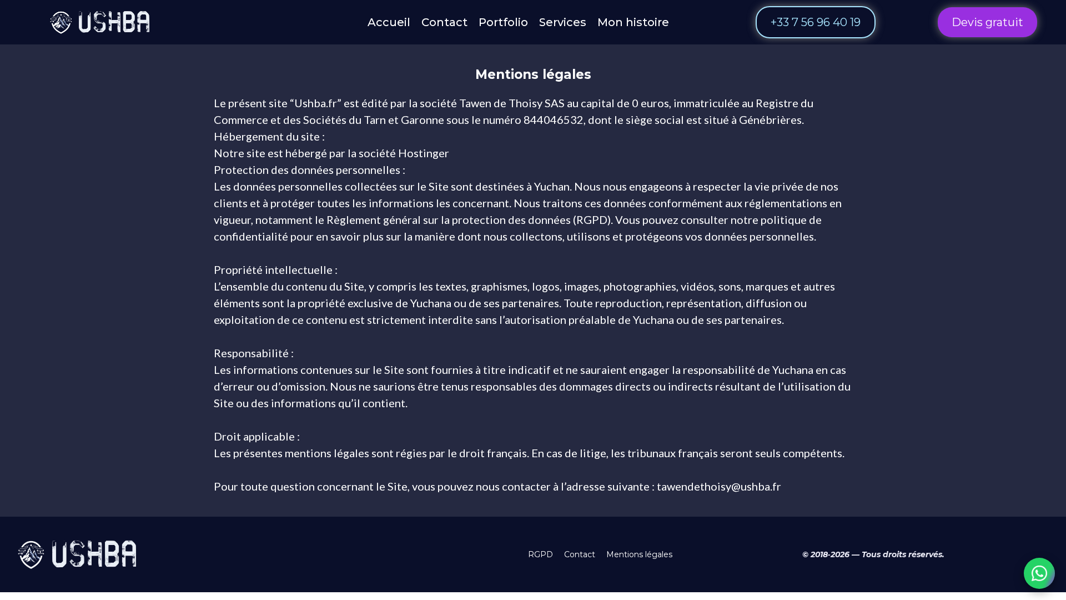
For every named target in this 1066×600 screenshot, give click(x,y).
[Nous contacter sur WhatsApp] (1039, 573)
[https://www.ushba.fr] (101, 22)
